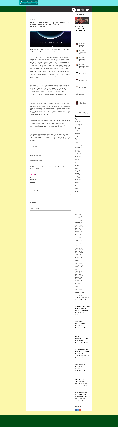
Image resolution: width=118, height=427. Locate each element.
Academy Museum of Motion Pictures (82, 381)
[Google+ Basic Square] (80, 410)
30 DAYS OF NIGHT (79, 351)
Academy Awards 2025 (79, 379)
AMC (85, 366)
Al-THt (76, 387)
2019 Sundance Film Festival (80, 308)
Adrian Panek (77, 383)
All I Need (80, 398)
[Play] (20, 3)
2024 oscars (86, 327)
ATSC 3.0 (76, 374)
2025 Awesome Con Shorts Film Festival (82, 331)
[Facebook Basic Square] (76, 410)
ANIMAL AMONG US (79, 372)
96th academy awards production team (82, 357)
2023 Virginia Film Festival (80, 323)
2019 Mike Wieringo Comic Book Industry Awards (82, 304)
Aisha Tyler (83, 385)
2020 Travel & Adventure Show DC (82, 310)
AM (82, 366)
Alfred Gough (87, 396)
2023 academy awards (79, 325)
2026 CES (77, 347)
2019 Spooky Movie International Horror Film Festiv (82, 306)
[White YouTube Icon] (78, 10)
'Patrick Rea (85, 299)
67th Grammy (86, 351)
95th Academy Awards (79, 353)
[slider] (36, 3)
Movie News (32, 182)
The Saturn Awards (34, 179)
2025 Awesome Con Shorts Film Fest (82, 334)
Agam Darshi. (77, 385)
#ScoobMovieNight (78, 299)
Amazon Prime (85, 400)
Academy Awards (78, 377)
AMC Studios (77, 368)
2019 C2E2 (77, 301)
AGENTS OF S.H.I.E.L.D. (80, 364)
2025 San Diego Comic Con (80, 344)
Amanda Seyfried (78, 400)
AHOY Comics (77, 366)
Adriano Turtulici (84, 383)
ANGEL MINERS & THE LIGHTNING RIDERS (82, 370)
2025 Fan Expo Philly (79, 340)
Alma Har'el (84, 398)
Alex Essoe (77, 390)
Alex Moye (82, 390)
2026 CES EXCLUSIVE (84, 347)
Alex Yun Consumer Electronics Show (82, 394)
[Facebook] (83, 10)
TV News (32, 183)
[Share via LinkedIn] (37, 190)
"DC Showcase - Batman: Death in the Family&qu (82, 297)
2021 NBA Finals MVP (79, 312)
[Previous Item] (77, 20)
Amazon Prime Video (79, 402)
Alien (76, 398)
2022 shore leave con (79, 321)
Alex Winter (87, 390)
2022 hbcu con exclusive (79, 314)
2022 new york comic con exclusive (81, 319)
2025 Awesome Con (78, 329)
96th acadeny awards (79, 359)
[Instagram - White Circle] (74, 10)
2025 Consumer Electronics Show (81, 338)
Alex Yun (76, 392)
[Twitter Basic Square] (78, 410)
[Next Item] (86, 20)
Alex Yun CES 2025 (83, 392)
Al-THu (79, 387)
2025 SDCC (86, 342)
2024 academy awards (79, 327)
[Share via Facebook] (30, 190)
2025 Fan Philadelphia (79, 342)
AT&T (85, 372)
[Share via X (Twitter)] (34, 190)
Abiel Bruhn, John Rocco (84, 374)
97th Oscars (85, 359)
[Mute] (35, 3)
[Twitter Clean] (87, 10)
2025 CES (77, 336)
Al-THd (87, 385)
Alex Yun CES (85, 387)
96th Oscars (86, 355)
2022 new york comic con (80, 316)
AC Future (84, 362)
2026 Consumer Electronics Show (81, 349)
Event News (32, 185)
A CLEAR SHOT (78, 362)
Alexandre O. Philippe (79, 396)
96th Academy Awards (79, 355)
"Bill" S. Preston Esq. (79, 295)
